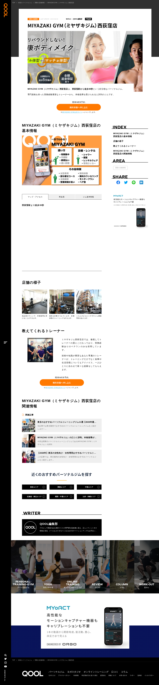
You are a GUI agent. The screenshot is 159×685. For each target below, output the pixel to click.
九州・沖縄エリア (89, 496)
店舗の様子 (118, 141)
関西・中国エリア (61, 496)
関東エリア (62, 487)
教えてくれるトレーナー (124, 146)
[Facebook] (118, 182)
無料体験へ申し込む (79, 107)
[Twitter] (126, 182)
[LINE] (134, 182)
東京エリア (34, 487)
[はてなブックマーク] (141, 182)
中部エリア (89, 487)
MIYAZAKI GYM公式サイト (72, 112)
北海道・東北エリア (34, 496)
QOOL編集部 (77, 19)
